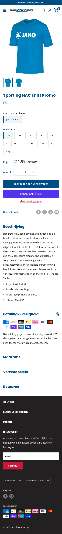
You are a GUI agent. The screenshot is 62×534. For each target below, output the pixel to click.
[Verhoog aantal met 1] (33, 172)
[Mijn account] (49, 10)
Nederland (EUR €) (35, 480)
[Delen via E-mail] (56, 212)
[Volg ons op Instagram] (11, 496)
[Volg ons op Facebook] (5, 496)
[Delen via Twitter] (50, 212)
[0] (56, 10)
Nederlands (10, 480)
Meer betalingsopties (31, 201)
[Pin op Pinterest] (44, 212)
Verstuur (13, 465)
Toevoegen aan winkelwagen (31, 184)
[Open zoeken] (43, 10)
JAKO (5, 102)
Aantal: (7, 172)
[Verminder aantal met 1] (17, 172)
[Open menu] (4, 10)
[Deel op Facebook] (38, 212)
